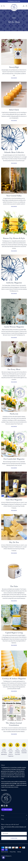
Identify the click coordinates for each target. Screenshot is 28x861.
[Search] (4, 6)
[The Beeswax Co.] (14, 7)
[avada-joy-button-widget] (3, 857)
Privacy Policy (13, 851)
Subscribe (14, 838)
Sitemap (19, 851)
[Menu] (1, 6)
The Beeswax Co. (8, 856)
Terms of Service (4, 851)
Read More (14, 77)
